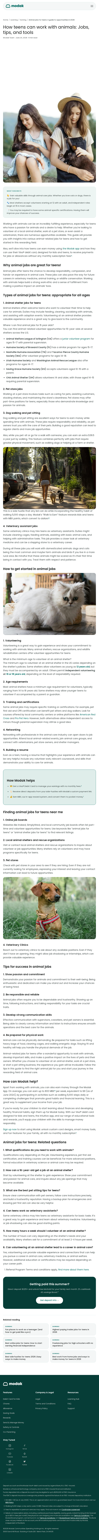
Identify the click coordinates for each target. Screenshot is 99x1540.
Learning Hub (73, 1399)
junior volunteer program (76, 338)
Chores (6, 1403)
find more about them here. (73, 1269)
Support (71, 1408)
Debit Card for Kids (11, 1399)
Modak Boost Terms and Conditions (73, 1518)
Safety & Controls (11, 1427)
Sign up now (10, 1129)
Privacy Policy (41, 1408)
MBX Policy (9, 1502)
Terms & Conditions (81, 1515)
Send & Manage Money (13, 1422)
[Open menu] (91, 6)
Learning (14, 20)
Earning (23, 20)
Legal (37, 1399)
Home (5, 20)
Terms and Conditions (45, 1403)
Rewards (7, 1417)
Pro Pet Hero (21, 718)
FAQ (69, 1403)
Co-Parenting (9, 1432)
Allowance (7, 1408)
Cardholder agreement (71, 1509)
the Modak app (71, 248)
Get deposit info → (49, 1300)
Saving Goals (9, 1413)
